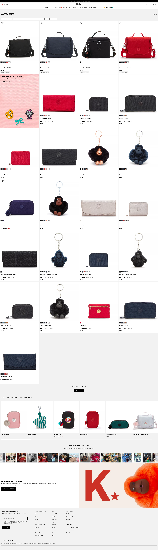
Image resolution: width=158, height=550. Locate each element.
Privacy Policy (89, 279)
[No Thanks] (100, 263)
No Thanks (96, 284)
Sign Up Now (86, 284)
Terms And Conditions (87, 280)
